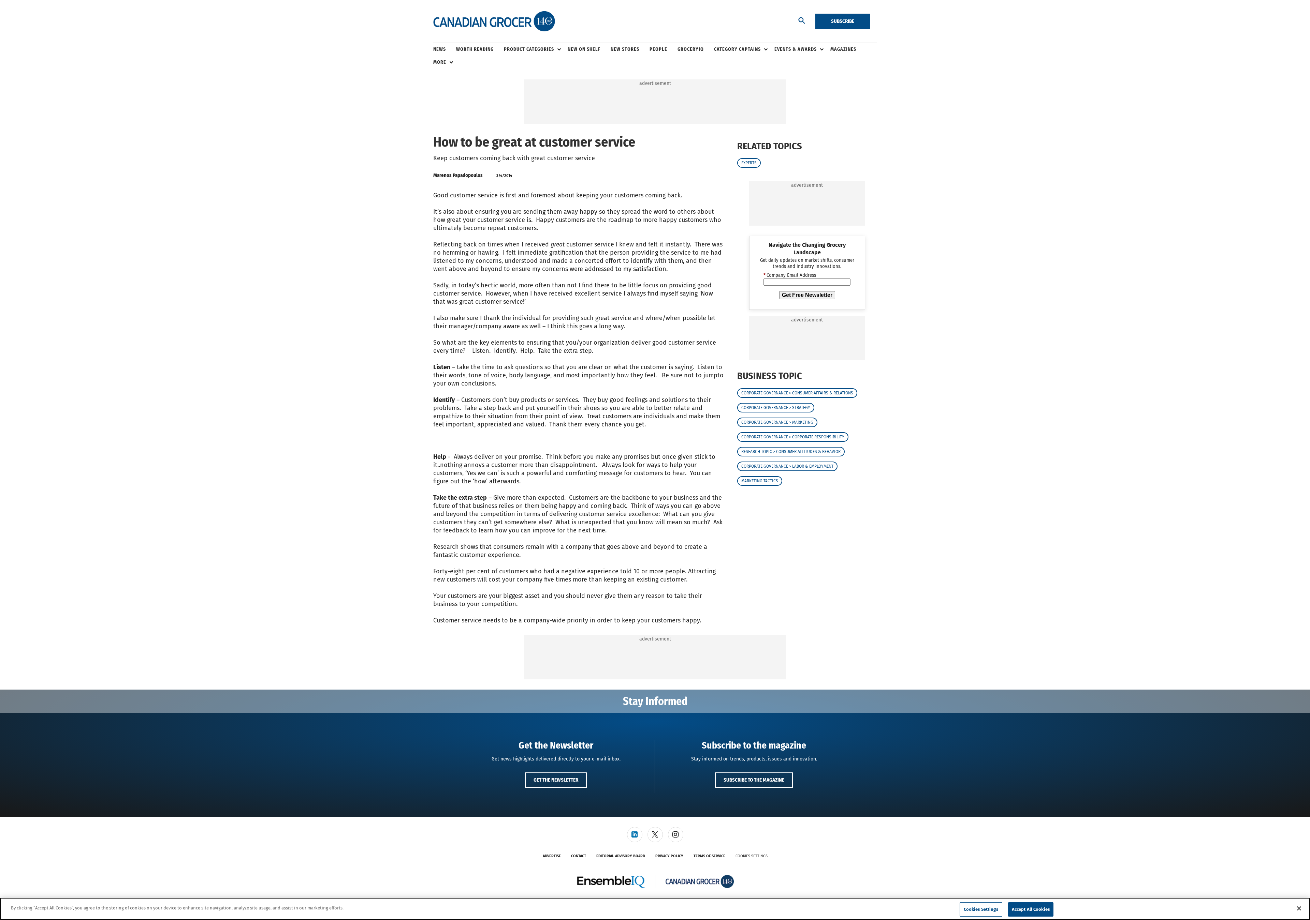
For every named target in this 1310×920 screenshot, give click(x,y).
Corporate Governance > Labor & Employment (787, 466)
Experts (749, 163)
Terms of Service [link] (709, 856)
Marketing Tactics (759, 481)
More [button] (439, 62)
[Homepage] (494, 21)
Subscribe (842, 21)
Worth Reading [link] (475, 49)
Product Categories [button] (529, 49)
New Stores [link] (625, 49)
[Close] (1299, 908)
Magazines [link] (843, 49)
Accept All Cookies (1031, 909)
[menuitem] (444, 49)
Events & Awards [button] (795, 49)
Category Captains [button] (737, 49)
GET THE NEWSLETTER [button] (556, 780)
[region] (655, 909)
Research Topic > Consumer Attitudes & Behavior (791, 451)
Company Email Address (789, 275)
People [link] (658, 49)
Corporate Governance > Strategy (775, 407)
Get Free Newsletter (807, 295)
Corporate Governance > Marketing (777, 422)
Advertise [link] (552, 856)
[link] (634, 834)
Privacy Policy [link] (669, 856)
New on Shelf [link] (584, 49)
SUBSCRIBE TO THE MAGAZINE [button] (754, 780)
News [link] (439, 49)
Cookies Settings (752, 856)
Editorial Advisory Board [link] (620, 856)
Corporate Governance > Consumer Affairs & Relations (797, 393)
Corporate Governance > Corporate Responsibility (792, 437)
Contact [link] (578, 856)
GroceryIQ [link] (691, 49)
